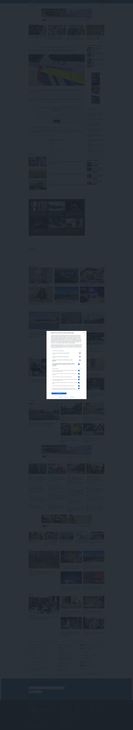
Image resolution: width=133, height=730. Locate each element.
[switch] (79, 353)
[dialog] (66, 365)
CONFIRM (59, 393)
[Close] (84, 333)
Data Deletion (60, 397)
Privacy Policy (72, 397)
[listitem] (66, 350)
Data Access (66, 397)
